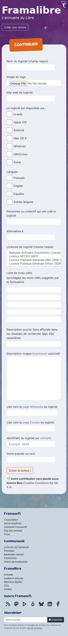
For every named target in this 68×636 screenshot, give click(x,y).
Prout (7, 534)
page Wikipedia (32, 406)
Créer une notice (15, 27)
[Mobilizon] (33, 606)
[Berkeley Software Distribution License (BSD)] (34, 252)
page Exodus (31, 422)
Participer (9, 550)
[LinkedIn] (50, 606)
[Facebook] (58, 606)
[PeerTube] (24, 606)
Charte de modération (16, 561)
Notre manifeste (12, 523)
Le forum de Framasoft (16, 547)
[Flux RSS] (8, 606)
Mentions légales (13, 582)
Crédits (8, 589)
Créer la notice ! (20, 470)
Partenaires (10, 558)
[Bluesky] (41, 606)
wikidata (45, 438)
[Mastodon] (16, 606)
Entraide (8, 574)
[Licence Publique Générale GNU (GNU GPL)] (34, 260)
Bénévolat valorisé (14, 554)
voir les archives (34, 628)
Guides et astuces (13, 578)
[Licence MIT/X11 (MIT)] (34, 256)
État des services (13, 530)
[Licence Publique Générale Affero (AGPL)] (34, 263)
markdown (40, 353)
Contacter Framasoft (15, 527)
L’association (11, 519)
